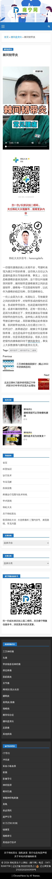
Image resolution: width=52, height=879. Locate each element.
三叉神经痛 (8, 651)
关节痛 (6, 683)
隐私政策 (23, 852)
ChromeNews (19, 875)
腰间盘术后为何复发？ (35, 436)
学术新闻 (7, 500)
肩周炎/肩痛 (9, 702)
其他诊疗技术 (9, 842)
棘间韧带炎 (25, 350)
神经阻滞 (7, 784)
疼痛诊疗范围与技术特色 (15, 494)
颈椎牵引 (7, 835)
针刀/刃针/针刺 (10, 823)
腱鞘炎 (6, 695)
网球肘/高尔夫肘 (11, 689)
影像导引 (7, 778)
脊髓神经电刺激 (10, 797)
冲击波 (6, 759)
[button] (3, 26)
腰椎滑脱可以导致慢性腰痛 (36, 414)
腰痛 (34, 350)
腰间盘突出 (16, 36)
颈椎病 (6, 708)
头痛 (5, 657)
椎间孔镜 (7, 791)
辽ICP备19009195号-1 (23, 866)
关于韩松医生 (9, 513)
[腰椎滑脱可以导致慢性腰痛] (12, 414)
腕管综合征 (8, 714)
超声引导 (7, 816)
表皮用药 (7, 810)
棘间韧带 (14, 350)
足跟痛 (6, 727)
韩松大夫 (7, 507)
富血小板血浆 (9, 766)
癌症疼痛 (7, 670)
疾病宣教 (7, 488)
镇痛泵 (6, 829)
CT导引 (6, 753)
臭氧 (5, 804)
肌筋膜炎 (7, 676)
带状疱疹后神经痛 (12, 664)
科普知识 (7, 469)
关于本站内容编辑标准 (25, 856)
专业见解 (7, 481)
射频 (5, 772)
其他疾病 (7, 733)
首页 (6, 36)
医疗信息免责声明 (38, 852)
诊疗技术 (7, 475)
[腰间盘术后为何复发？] (12, 435)
